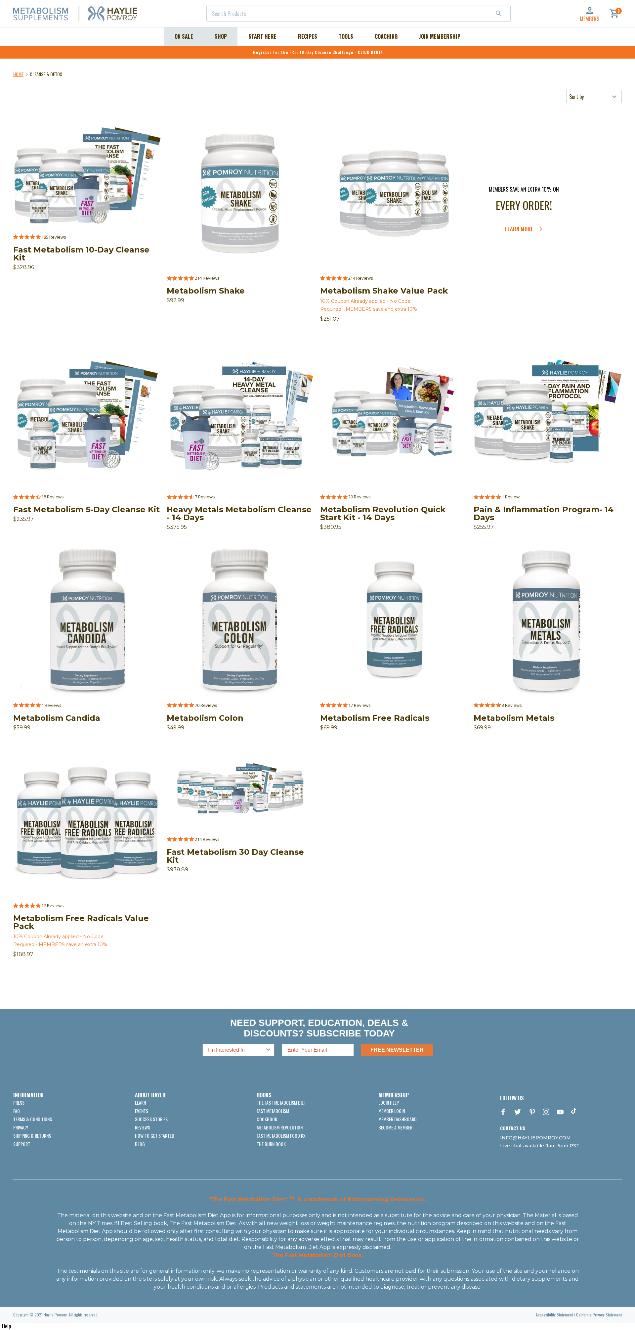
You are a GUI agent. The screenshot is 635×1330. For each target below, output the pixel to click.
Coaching (386, 36)
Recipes (307, 36)
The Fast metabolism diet (281, 1102)
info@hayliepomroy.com (535, 1138)
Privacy (20, 1127)
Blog (140, 1143)
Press (18, 1102)
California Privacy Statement (599, 1314)
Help (6, 1326)
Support (21, 1143)
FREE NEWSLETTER (397, 1050)
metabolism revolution (280, 1127)
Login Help (388, 1102)
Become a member (395, 1127)
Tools (346, 36)
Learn (140, 1102)
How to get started (154, 1135)
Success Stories (151, 1119)
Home (18, 73)
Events (141, 1110)
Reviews (142, 1127)
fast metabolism (273, 1110)
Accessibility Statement (554, 1314)
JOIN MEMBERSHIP (439, 36)
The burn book (271, 1143)
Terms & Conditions (32, 1119)
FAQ (16, 1110)
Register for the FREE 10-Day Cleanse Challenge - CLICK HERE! (317, 52)
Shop (221, 36)
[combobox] (358, 14)
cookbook (267, 1119)
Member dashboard (397, 1119)
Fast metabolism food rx (281, 1135)
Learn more (519, 229)
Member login (391, 1110)
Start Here (262, 36)
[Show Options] (268, 1050)
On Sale (184, 36)
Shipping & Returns (32, 1135)
